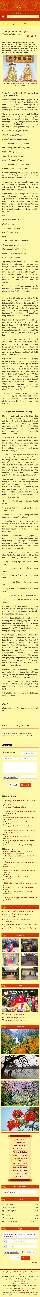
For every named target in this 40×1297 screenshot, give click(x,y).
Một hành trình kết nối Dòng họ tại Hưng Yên (18, 911)
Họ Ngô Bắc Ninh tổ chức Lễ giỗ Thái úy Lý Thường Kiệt (18, 920)
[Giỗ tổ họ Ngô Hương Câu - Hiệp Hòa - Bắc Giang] (10, 959)
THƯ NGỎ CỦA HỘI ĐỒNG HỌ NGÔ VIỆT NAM (20, 928)
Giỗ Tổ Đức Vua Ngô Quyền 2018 (15, 1014)
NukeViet (14, 1295)
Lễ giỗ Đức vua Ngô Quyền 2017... (16, 1017)
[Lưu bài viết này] (36, 36)
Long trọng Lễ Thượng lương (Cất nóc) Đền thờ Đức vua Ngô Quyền (19, 915)
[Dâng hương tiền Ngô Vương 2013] (10, 945)
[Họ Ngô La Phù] (29, 959)
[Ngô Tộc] (20, 5)
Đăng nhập (25, 1258)
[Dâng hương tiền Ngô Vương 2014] (29, 945)
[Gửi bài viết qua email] (28, 36)
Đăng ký (35, 1262)
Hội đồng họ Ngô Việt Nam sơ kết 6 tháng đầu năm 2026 (20, 925)
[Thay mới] (22, 1252)
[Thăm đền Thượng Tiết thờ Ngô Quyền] (10, 973)
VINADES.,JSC (32, 1295)
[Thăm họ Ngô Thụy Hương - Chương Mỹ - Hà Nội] (29, 973)
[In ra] (32, 36)
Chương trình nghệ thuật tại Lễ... (15, 1020)
